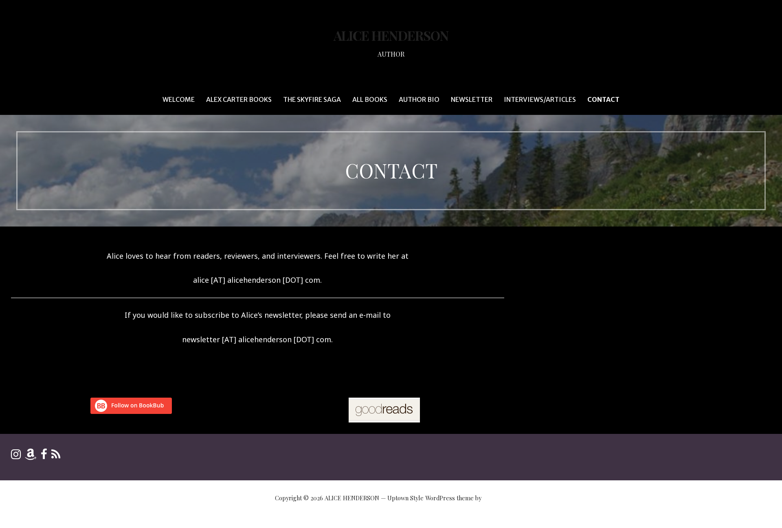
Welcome (179, 99)
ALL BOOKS (369, 99)
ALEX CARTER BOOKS (239, 99)
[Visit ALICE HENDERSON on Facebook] (44, 456)
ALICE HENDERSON (391, 35)
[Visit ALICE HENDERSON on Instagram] (16, 456)
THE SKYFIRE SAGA (312, 99)
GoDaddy (495, 498)
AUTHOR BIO (419, 99)
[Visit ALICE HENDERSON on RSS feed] (55, 456)
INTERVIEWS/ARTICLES (540, 99)
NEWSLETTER (471, 99)
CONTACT (603, 99)
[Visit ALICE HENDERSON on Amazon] (30, 456)
